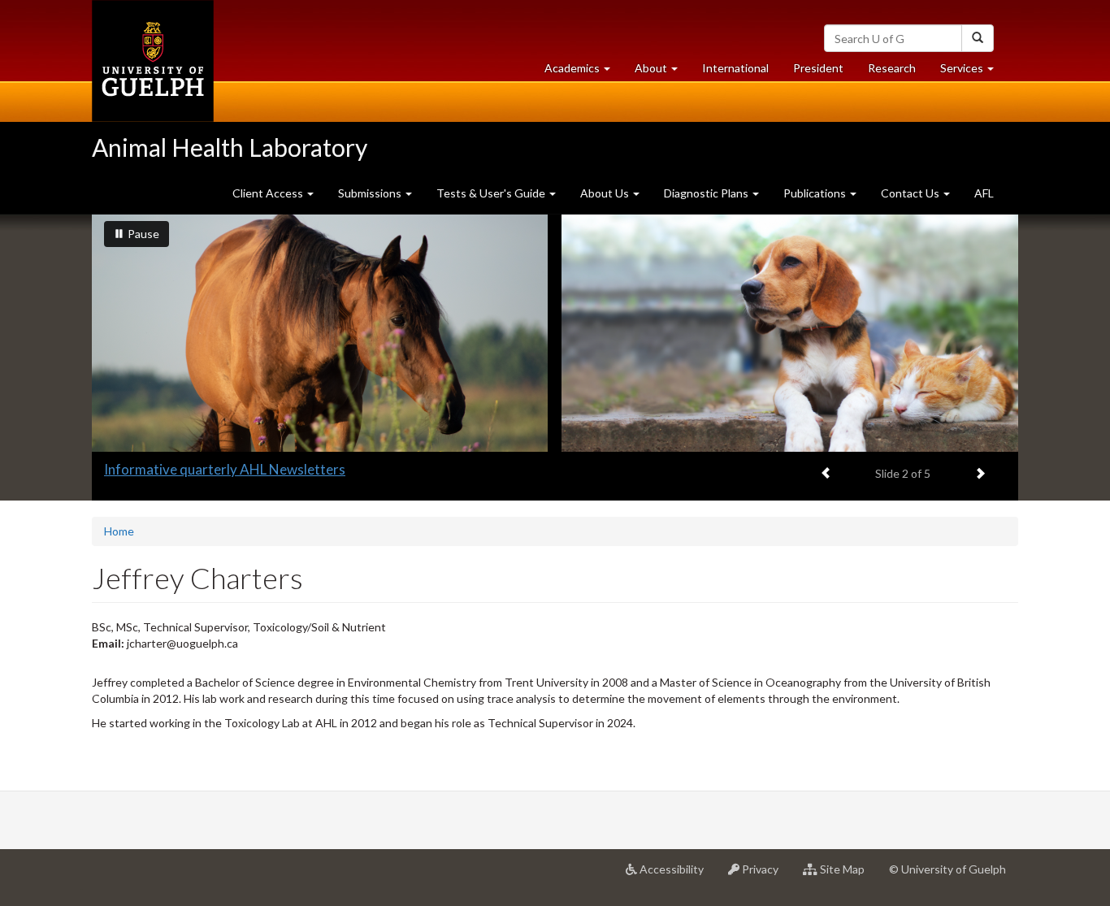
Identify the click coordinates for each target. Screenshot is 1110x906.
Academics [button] (583, 72)
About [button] (662, 72)
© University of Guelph (947, 869)
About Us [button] (605, 193)
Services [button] (973, 72)
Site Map (847, 875)
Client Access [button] (269, 193)
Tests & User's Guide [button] (492, 193)
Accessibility (676, 875)
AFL (984, 193)
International (735, 68)
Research (898, 72)
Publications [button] (815, 193)
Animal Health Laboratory (229, 147)
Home (119, 531)
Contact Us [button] (911, 193)
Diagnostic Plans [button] (707, 193)
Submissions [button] (371, 193)
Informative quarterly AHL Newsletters (224, 469)
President (818, 68)
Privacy (765, 875)
